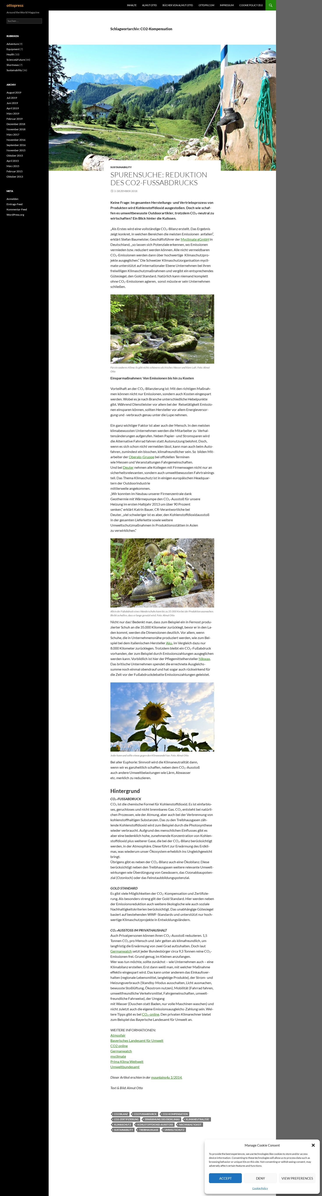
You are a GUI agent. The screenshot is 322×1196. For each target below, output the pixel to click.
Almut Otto (149, 5)
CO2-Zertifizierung (126, 1119)
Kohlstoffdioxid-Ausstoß (155, 1124)
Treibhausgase (148, 1129)
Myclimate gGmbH (195, 239)
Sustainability (121, 167)
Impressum (227, 5)
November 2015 (16, 150)
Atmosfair (118, 1035)
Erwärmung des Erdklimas (162, 1119)
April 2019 (13, 108)
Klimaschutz (122, 1124)
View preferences (297, 1178)
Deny (260, 1178)
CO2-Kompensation (175, 1114)
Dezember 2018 (16, 124)
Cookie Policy (260, 1188)
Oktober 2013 (15, 176)
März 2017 (13, 134)
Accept (225, 1178)
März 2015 (13, 166)
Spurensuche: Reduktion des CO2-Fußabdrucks (158, 178)
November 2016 (16, 139)
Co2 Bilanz (121, 1114)
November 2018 (16, 129)
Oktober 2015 (15, 155)
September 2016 (16, 145)
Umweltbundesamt (125, 1067)
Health (10, 54)
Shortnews (13, 65)
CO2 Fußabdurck (145, 1114)
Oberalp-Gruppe (141, 457)
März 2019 (13, 113)
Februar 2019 (15, 118)
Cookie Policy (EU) (251, 5)
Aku (169, 643)
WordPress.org (15, 214)
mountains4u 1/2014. (166, 1077)
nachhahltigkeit (190, 1124)
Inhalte (131, 5)
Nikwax (204, 659)
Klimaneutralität (197, 1119)
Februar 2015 (15, 171)
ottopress (15, 5)
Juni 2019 (12, 103)
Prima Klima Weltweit (126, 1061)
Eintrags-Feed (15, 204)
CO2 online (119, 1046)
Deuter (128, 467)
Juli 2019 (12, 97)
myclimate (118, 1056)
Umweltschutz (174, 1129)
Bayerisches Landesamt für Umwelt (136, 1040)
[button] (313, 1145)
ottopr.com (206, 5)
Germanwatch (121, 951)
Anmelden (12, 199)
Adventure (13, 44)
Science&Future (16, 59)
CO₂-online (150, 1014)
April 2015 (13, 160)
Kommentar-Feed (17, 209)
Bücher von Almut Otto (178, 5)
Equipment (13, 49)
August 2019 (14, 92)
